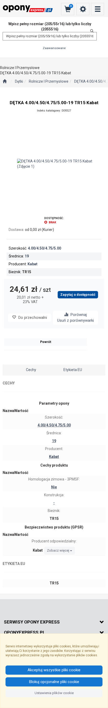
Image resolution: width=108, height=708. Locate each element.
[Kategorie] (97, 9)
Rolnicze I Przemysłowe (48, 81)
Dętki (19, 81)
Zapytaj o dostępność (77, 295)
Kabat (32, 264)
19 (27, 256)
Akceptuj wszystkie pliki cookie (54, 670)
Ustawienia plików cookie (54, 693)
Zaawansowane (54, 48)
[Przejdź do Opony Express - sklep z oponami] (4, 81)
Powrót (45, 342)
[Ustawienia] (82, 9)
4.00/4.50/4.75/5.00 (44, 248)
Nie (54, 487)
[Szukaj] (90, 31)
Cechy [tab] (31, 370)
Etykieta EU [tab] (72, 370)
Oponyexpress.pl (24, 632)
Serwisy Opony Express (32, 622)
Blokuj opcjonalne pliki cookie (54, 681)
